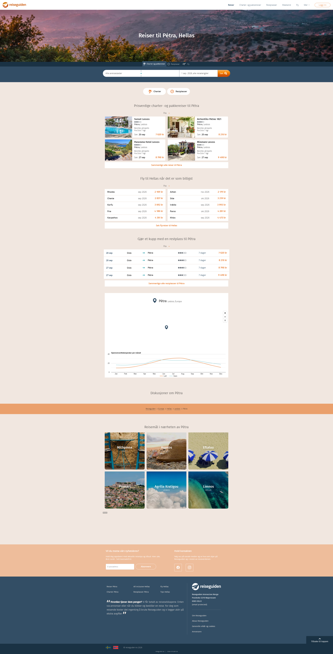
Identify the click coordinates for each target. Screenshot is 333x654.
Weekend (286, 5)
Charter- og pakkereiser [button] (250, 5)
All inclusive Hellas (141, 587)
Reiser (231, 5)
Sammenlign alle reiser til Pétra (166, 165)
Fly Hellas (164, 587)
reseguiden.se (159, 651)
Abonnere (146, 566)
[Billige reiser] (115, 647)
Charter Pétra (112, 592)
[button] (122, 73)
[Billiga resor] (108, 647)
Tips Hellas (165, 592)
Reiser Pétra (112, 587)
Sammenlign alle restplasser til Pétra (166, 283)
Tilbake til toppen (319, 641)
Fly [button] (297, 5)
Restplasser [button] (271, 5)
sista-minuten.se (172, 651)
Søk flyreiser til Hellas (166, 225)
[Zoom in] (225, 313)
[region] (166, 329)
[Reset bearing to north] (225, 320)
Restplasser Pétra (141, 592)
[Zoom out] (225, 317)
